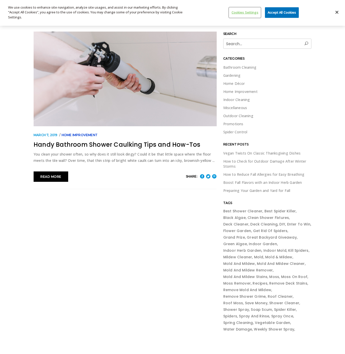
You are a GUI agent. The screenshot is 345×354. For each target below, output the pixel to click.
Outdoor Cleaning (238, 115)
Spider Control (235, 132)
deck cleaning (264, 224)
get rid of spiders (270, 230)
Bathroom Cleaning (239, 67)
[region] (172, 13)
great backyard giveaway (272, 237)
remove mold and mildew (247, 289)
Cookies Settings (245, 12)
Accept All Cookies (282, 12)
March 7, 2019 (46, 135)
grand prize (234, 237)
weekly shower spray (274, 329)
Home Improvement (79, 135)
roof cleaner (280, 296)
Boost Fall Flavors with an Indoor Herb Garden (262, 182)
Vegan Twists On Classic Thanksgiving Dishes (262, 153)
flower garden (237, 230)
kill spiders (298, 250)
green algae (235, 243)
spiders (230, 316)
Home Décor (234, 83)
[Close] (336, 12)
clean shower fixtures (268, 217)
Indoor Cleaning (236, 99)
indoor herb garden (242, 250)
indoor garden (263, 243)
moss (274, 276)
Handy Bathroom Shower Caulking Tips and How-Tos (117, 144)
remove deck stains (288, 283)
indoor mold (274, 250)
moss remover (237, 283)
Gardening (232, 75)
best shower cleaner (243, 211)
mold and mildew (239, 263)
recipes (260, 283)
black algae (234, 217)
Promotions (233, 123)
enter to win (298, 224)
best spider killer (280, 211)
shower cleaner (284, 303)
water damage (237, 329)
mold (258, 257)
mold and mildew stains (245, 276)
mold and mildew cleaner (281, 263)
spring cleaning (238, 322)
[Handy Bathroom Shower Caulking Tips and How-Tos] (125, 79)
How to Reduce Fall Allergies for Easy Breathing (263, 174)
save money (256, 303)
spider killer (285, 309)
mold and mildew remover (248, 270)
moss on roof (294, 276)
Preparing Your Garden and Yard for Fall (256, 190)
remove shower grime (244, 296)
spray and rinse (254, 316)
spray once (282, 316)
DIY (282, 224)
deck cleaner (236, 224)
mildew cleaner (237, 257)
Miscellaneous (235, 107)
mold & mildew (278, 257)
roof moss (233, 303)
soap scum (261, 309)
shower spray (236, 309)
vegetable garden (272, 322)
